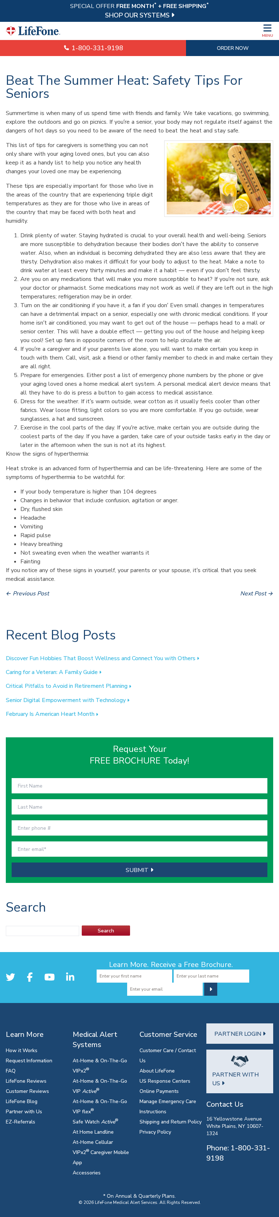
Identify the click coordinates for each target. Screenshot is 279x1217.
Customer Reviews (27, 1091)
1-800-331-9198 (96, 48)
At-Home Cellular (93, 1142)
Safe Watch (95, 1121)
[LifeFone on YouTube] (49, 977)
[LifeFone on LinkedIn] (70, 977)
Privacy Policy (155, 1132)
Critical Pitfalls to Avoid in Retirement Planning (67, 685)
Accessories (87, 1172)
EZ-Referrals (20, 1121)
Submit (138, 869)
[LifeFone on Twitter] (10, 977)
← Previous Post (27, 593)
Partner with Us (24, 1111)
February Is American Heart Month (51, 713)
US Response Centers (165, 1081)
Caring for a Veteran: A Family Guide (52, 671)
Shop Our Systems (138, 15)
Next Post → (256, 593)
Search (106, 930)
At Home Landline (93, 1132)
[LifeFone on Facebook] (30, 977)
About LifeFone (157, 1070)
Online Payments (159, 1091)
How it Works (21, 1050)
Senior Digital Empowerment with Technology (66, 699)
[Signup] (210, 989)
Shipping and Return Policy (171, 1121)
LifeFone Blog (21, 1101)
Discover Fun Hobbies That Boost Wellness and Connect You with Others (101, 658)
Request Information (29, 1060)
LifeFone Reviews (26, 1081)
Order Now (232, 48)
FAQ (11, 1070)
